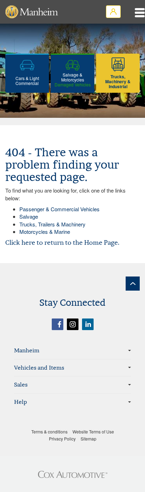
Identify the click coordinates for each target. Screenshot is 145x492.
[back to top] (133, 284)
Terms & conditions (49, 432)
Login (113, 11)
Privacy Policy (62, 439)
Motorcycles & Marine (44, 231)
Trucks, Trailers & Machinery (52, 224)
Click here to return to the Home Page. (62, 242)
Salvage (28, 216)
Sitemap (88, 439)
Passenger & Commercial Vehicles (59, 209)
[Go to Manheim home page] (31, 11)
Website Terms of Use (93, 432)
